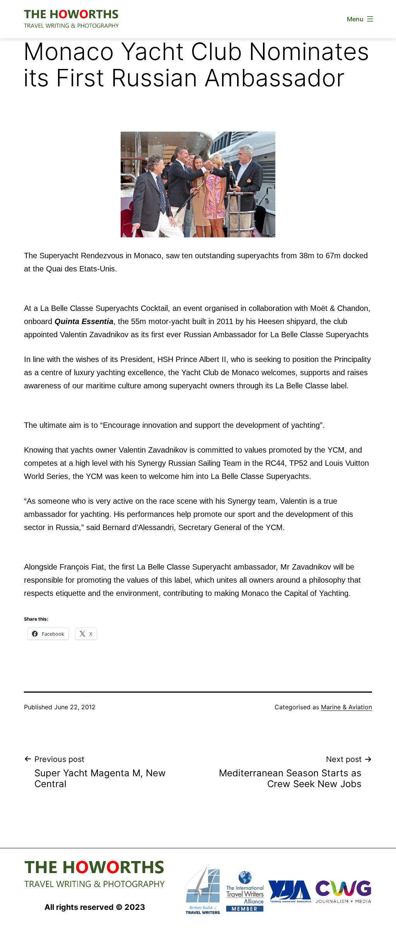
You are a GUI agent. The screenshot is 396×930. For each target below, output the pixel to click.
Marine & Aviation (346, 707)
